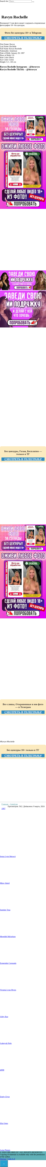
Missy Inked (5, 883)
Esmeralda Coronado (8, 963)
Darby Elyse (5, 1097)
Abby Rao (4, 1017)
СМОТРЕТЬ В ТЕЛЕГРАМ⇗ (23, 37)
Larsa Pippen (5, 1150)
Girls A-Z (11, 1159)
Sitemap (3, 1159)
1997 (3, 809)
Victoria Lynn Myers (8, 990)
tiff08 (2, 1070)
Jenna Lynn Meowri (8, 856)
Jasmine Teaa (5, 910)
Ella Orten (4, 1123)
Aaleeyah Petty (6, 1043)
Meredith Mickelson (8, 936)
